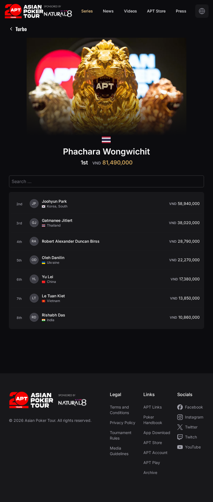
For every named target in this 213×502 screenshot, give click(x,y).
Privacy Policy (122, 422)
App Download (156, 432)
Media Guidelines (119, 451)
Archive (150, 472)
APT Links (152, 407)
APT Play (151, 462)
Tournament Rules (120, 435)
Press (181, 11)
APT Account (155, 452)
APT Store (156, 11)
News (108, 11)
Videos (130, 11)
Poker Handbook (152, 420)
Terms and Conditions (119, 410)
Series (87, 11)
